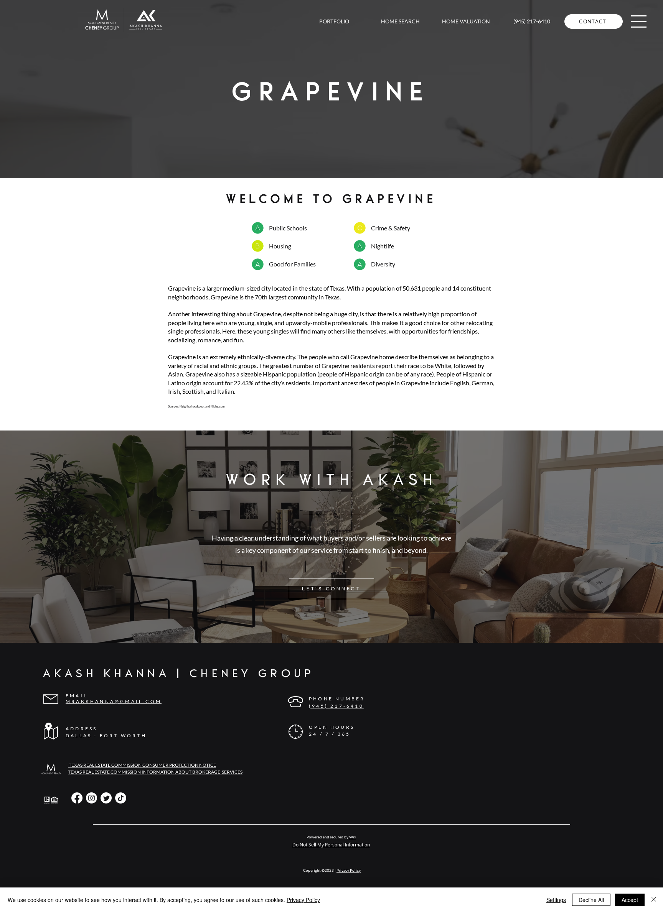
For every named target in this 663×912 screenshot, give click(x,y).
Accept (630, 900)
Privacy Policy (348, 870)
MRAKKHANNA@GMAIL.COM (114, 701)
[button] (639, 21)
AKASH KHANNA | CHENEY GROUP (178, 674)
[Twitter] (106, 798)
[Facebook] (76, 798)
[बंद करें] (653, 900)
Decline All (591, 900)
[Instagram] (91, 798)
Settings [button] (556, 900)
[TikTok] (120, 798)
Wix (352, 837)
